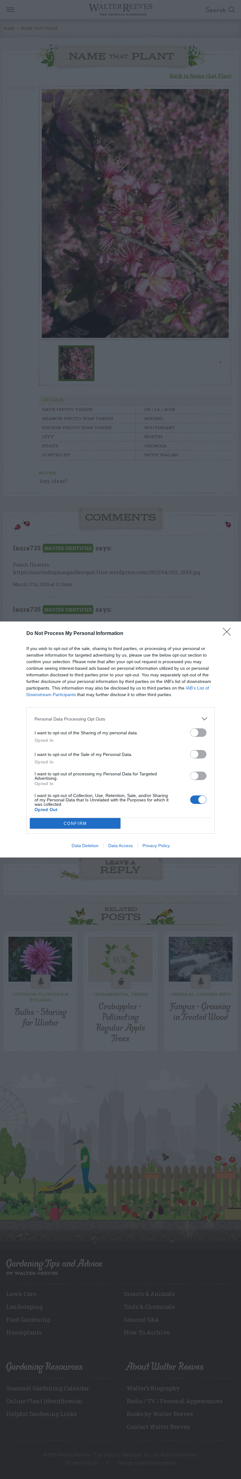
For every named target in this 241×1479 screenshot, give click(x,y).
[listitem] (120, 719)
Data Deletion (85, 845)
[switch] (198, 732)
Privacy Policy (156, 845)
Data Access (120, 845)
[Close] (229, 634)
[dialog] (120, 739)
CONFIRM (75, 823)
